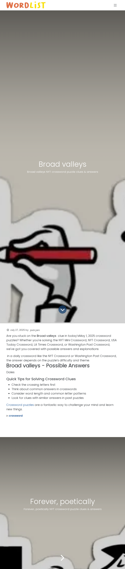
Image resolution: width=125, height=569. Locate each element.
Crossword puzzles (20, 405)
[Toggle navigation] (115, 5)
